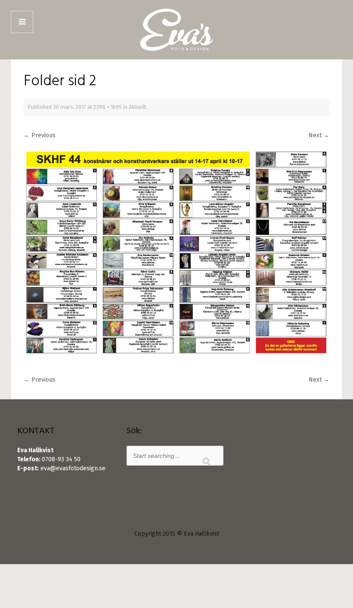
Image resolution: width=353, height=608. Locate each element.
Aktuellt (137, 107)
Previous (40, 135)
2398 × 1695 (107, 107)
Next (319, 135)
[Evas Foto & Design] (176, 29)
